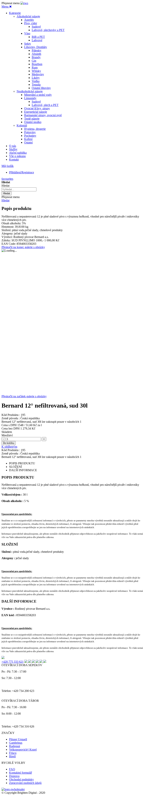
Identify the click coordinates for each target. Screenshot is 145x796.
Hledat (5, 200)
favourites (7, 178)
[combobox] (19, 189)
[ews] (24, 3)
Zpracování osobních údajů (25, 782)
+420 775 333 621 (13, 661)
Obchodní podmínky (21, 779)
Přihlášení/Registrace (21, 172)
